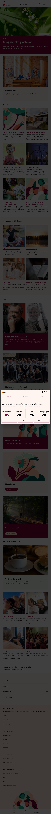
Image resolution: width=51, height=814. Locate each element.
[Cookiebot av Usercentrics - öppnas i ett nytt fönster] (43, 392)
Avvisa (9, 420)
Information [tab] (25, 396)
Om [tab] (42, 396)
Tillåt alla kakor (41, 420)
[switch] (19, 415)
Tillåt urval (25, 420)
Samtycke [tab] (9, 396)
